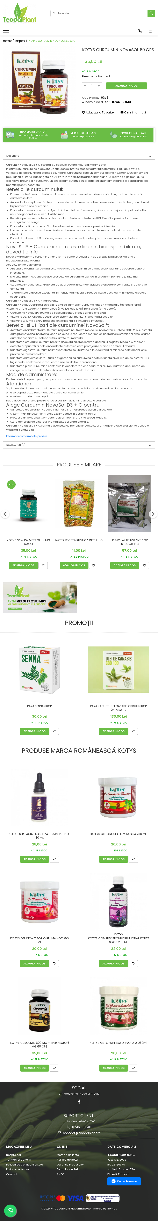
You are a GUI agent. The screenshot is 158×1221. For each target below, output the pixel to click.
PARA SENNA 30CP (39, 706)
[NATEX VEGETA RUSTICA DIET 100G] (79, 503)
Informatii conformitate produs (26, 436)
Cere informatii (134, 112)
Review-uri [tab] (16, 445)
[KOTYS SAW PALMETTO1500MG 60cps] (28, 503)
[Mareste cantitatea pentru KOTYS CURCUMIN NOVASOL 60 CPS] (99, 85)
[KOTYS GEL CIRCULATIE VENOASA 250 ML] (118, 797)
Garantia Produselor (70, 1165)
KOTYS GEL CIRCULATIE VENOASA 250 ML (118, 834)
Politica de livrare (17, 1169)
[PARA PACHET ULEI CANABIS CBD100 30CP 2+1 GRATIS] (118, 669)
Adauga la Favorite (99, 112)
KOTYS (118, 934)
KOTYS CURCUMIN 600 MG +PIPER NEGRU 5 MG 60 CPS (39, 1045)
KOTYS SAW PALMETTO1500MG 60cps (28, 542)
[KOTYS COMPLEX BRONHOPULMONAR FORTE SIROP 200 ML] (118, 902)
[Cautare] (151, 13)
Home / (9, 41)
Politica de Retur (67, 1160)
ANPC (60, 1174)
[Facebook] (79, 1101)
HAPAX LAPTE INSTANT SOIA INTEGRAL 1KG (130, 542)
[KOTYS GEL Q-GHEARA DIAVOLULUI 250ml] (118, 1006)
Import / (21, 41)
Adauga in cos (126, 86)
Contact (11, 1174)
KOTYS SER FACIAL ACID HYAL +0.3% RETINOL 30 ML (39, 836)
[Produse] (6, 32)
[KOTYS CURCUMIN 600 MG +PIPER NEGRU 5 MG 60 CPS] (39, 1006)
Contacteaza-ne (127, 1181)
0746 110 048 (81, 1127)
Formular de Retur (69, 1169)
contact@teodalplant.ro (81, 1133)
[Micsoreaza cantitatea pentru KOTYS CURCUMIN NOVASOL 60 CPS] (85, 85)
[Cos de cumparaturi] (150, 31)
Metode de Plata (68, 1155)
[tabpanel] (39, 82)
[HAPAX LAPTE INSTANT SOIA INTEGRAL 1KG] (129, 503)
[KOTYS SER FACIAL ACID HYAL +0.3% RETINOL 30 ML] (39, 797)
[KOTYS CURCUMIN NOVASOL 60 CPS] (39, 82)
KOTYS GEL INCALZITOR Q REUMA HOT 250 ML (39, 940)
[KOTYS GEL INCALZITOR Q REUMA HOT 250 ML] (39, 901)
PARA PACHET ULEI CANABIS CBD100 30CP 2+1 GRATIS (118, 708)
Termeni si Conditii (18, 1160)
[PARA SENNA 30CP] (39, 669)
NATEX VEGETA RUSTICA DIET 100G (79, 540)
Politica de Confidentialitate (24, 1165)
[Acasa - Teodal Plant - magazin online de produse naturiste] (23, 13)
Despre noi (13, 1155)
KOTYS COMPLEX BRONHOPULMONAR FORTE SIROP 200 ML (118, 940)
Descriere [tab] (13, 156)
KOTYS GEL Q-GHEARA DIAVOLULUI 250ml (118, 1043)
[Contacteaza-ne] (140, 31)
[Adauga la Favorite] (43, 565)
